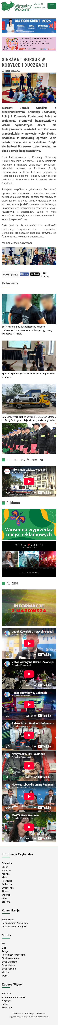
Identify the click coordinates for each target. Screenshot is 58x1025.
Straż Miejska (8, 965)
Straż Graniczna (9, 962)
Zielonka (6, 902)
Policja (5, 951)
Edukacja (6, 993)
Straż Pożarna (9, 968)
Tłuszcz (6, 891)
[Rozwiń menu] (51, 6)
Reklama (41, 1013)
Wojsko (5, 972)
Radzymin (7, 884)
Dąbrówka (7, 863)
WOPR (5, 975)
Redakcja (29, 1013)
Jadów (5, 867)
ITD (3, 944)
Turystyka (6, 1000)
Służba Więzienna (10, 958)
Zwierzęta (7, 1007)
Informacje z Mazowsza (14, 997)
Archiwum (18, 1013)
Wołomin (6, 895)
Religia (5, 1004)
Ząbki (4, 898)
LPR (4, 948)
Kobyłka (45, 276)
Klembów (6, 870)
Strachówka (8, 888)
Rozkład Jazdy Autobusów (15, 923)
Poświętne (7, 881)
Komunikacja (8, 919)
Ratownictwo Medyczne (13, 955)
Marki (4, 877)
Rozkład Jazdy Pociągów (14, 926)
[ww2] (29, 524)
